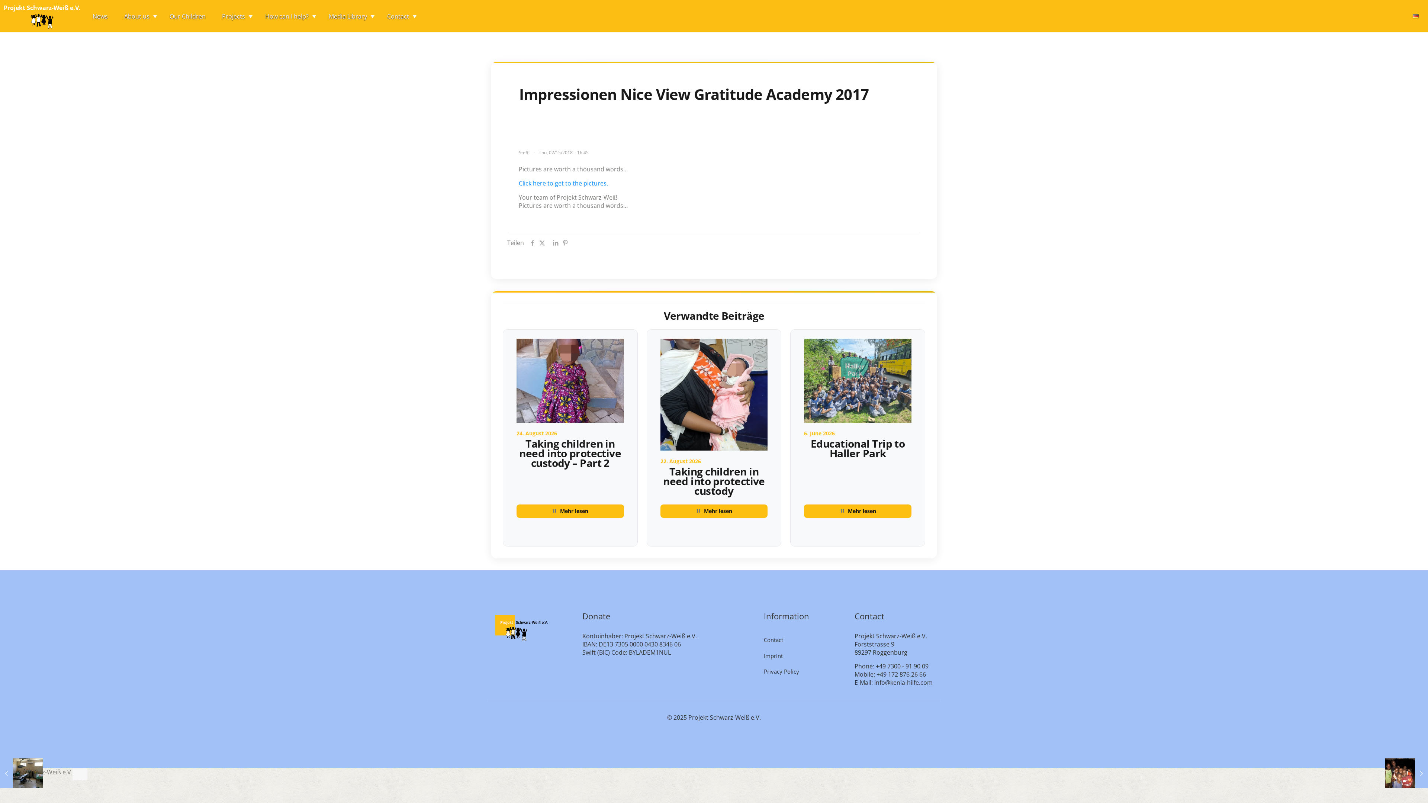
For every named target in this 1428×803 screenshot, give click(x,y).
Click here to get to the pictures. (563, 183)
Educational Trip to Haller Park (858, 448)
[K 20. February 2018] (1406, 773)
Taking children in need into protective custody (714, 481)
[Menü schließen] (80, 774)
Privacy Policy (781, 671)
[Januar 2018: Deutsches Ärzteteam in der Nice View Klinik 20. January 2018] (21, 773)
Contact (773, 640)
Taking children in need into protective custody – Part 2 (570, 453)
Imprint (773, 656)
